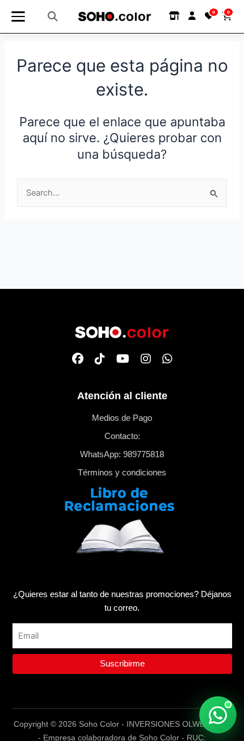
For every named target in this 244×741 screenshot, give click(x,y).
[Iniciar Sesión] (192, 16)
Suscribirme (122, 663)
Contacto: (122, 436)
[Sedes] (174, 16)
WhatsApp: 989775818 (122, 454)
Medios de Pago (122, 418)
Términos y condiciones (122, 472)
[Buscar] (53, 16)
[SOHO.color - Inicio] (114, 16)
